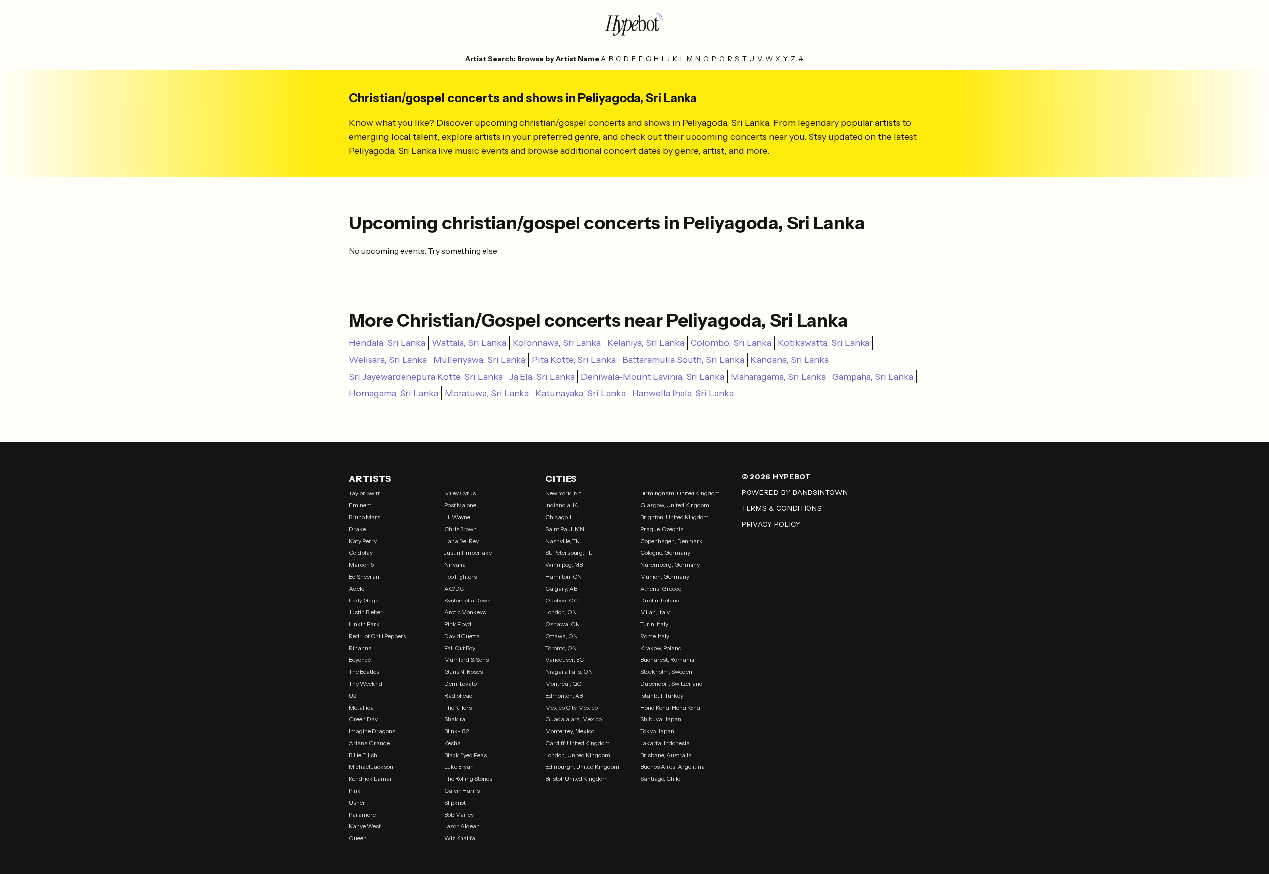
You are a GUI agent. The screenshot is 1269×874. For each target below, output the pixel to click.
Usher (357, 802)
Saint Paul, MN (564, 529)
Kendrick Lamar (370, 778)
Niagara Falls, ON (569, 671)
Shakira (454, 719)
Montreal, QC (563, 683)
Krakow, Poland (661, 648)
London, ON (561, 612)
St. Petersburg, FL (568, 552)
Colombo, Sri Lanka (731, 342)
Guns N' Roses (463, 671)
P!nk (355, 790)
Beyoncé (360, 659)
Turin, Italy (654, 624)
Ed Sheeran (364, 576)
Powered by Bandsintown (795, 492)
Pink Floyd (457, 624)
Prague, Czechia (662, 529)
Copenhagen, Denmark (671, 541)
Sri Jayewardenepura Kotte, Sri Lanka (426, 376)
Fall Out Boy (459, 648)
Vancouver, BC (564, 659)
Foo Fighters (460, 576)
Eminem (360, 505)
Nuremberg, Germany (670, 564)
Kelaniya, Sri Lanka (645, 342)
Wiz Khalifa (459, 838)
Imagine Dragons (372, 731)
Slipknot (455, 802)
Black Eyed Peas (465, 755)
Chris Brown (460, 529)
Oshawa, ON (562, 624)
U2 (353, 695)
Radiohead (458, 695)
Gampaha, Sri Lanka (872, 376)
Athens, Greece (660, 588)
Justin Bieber (366, 612)
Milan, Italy (655, 612)
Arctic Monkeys (465, 612)
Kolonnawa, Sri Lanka (557, 342)
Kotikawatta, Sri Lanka (823, 342)
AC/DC (454, 588)
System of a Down (467, 600)
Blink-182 (456, 731)
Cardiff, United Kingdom (577, 743)
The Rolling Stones (468, 778)
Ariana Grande (369, 743)
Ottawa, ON (561, 636)
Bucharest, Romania (667, 659)
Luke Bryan (459, 766)
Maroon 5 (361, 564)
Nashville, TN (562, 541)
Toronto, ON (561, 648)
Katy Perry (363, 541)
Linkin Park (364, 624)
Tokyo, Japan (657, 731)
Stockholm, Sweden (666, 671)
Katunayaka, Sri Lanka (580, 393)
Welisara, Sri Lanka (388, 359)
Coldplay (361, 552)
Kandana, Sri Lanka (789, 359)
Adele (356, 588)
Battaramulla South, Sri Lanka (683, 359)
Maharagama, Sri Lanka (778, 376)
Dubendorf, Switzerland (671, 683)
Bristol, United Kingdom (576, 778)
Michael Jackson (371, 766)
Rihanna (360, 648)
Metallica (361, 707)
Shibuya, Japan (660, 719)
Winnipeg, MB (564, 564)
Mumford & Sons (466, 659)
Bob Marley (459, 814)
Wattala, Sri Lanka (469, 342)
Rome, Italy (654, 636)
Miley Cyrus (460, 493)
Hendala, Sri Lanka (387, 342)
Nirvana (455, 564)
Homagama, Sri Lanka (393, 393)
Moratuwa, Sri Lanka (487, 393)
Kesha (452, 743)
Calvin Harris (462, 790)
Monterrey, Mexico (569, 731)
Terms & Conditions (782, 508)
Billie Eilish (363, 755)
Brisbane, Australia (666, 755)
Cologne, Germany (665, 552)
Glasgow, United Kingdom (674, 505)
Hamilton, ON (563, 576)
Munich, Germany (664, 576)
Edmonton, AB (564, 695)
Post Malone (460, 505)
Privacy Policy (771, 524)
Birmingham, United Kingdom (680, 493)
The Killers (458, 707)
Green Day (363, 719)
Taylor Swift (364, 493)
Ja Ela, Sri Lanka (542, 376)
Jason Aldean (462, 826)
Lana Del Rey (461, 541)
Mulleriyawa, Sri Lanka (479, 359)
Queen (358, 838)
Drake (357, 529)
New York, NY (563, 493)
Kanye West (365, 826)
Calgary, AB (561, 588)
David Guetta (462, 636)
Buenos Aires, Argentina (672, 766)
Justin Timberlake (468, 552)
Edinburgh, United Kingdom (582, 766)
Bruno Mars (364, 517)
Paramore (362, 814)
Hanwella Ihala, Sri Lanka (683, 393)
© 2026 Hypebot (776, 476)
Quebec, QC (561, 600)
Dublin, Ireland (660, 600)
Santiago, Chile (660, 778)
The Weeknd (365, 683)
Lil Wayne (457, 517)
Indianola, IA (561, 505)
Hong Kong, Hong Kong (670, 707)
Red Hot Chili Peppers (377, 636)
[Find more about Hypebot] (634, 24)
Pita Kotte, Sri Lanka (574, 359)
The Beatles (364, 671)
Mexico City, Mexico (571, 707)
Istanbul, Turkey (661, 695)
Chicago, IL (560, 517)
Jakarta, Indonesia (665, 743)
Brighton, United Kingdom (674, 517)
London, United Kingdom (577, 755)
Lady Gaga (364, 600)
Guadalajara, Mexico (573, 719)
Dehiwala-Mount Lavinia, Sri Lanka (652, 376)
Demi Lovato (460, 683)
